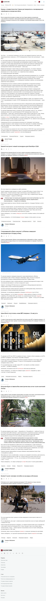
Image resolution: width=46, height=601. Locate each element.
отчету (7, 117)
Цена (2, 376)
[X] (11, 14)
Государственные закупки (6, 585)
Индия (15, 303)
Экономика (3, 567)
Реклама (3, 597)
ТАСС (7, 322)
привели (22, 531)
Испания (15, 537)
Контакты (3, 595)
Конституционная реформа (20, 5)
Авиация (9, 303)
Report (26, 155)
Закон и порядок (41, 5)
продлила (39, 296)
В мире (2, 569)
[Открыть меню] (44, 2)
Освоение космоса (6, 221)
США (34, 221)
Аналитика (3, 564)
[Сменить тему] (40, 2)
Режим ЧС (19, 466)
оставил (24, 461)
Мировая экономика (11, 376)
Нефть (19, 376)
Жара (31, 537)
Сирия (21, 136)
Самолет (3, 303)
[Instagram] (1, 14)
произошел (21, 368)
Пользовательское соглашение (7, 576)
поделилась (17, 132)
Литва (13, 466)
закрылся (34, 533)
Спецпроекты (30, 5)
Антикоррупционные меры (6, 583)
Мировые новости (29, 136)
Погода (3, 537)
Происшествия (4, 560)
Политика (3, 562)
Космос (39, 221)
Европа (3, 466)
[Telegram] (6, 14)
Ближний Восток (14, 136)
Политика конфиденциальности (8, 579)
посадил (22, 217)
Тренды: (2, 5)
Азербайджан (22, 303)
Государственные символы (7, 581)
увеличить (28, 370)
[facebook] (10, 553)
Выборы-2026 (8, 5)
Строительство (16, 221)
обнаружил (19, 213)
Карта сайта (3, 593)
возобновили (28, 292)
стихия (8, 466)
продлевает (21, 294)
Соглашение (4, 136)
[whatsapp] (4, 14)
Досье (35, 5)
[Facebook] (8, 14)
